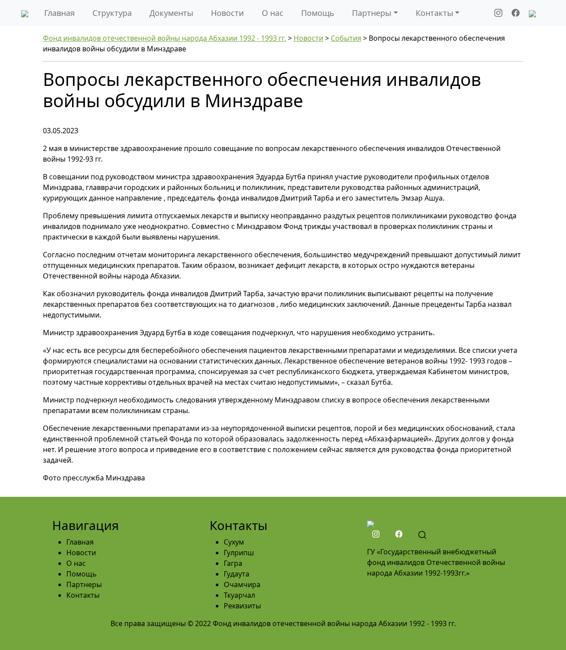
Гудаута (236, 574)
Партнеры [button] (371, 13)
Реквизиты (242, 606)
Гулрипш (239, 552)
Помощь (317, 13)
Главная (59, 13)
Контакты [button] (434, 13)
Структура (112, 13)
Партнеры (84, 584)
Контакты (82, 595)
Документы (171, 13)
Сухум (234, 542)
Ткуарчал (239, 595)
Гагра (233, 563)
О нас (272, 13)
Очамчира (242, 584)
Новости (227, 13)
